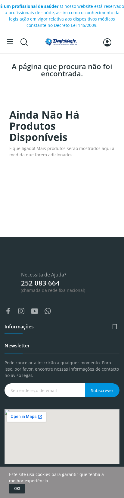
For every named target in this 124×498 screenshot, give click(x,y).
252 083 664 (40, 283)
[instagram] (21, 311)
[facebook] (8, 311)
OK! (17, 488)
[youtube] (34, 311)
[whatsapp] (47, 311)
